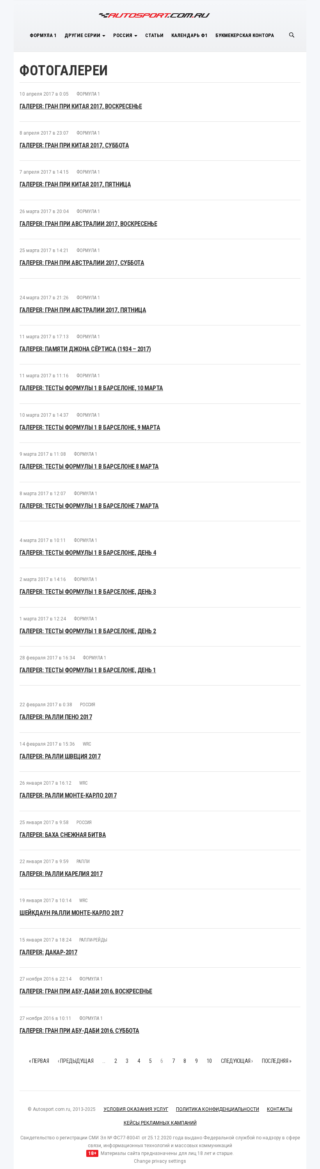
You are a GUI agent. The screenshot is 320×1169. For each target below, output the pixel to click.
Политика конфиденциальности (217, 1109)
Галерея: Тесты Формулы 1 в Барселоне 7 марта (89, 506)
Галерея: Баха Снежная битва (63, 835)
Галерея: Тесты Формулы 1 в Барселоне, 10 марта (91, 388)
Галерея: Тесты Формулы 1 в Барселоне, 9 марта (90, 427)
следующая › (237, 1061)
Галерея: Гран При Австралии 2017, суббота (82, 262)
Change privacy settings (160, 1161)
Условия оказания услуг (135, 1109)
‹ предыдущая (75, 1061)
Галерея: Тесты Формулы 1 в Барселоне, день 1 (88, 670)
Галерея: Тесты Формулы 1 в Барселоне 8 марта (89, 466)
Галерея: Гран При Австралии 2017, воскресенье (88, 223)
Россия (123, 35)
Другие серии (82, 35)
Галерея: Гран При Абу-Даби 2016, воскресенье (86, 991)
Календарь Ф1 (189, 35)
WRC (87, 744)
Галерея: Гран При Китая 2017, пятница (75, 184)
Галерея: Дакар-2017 (48, 952)
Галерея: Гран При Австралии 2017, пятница (83, 310)
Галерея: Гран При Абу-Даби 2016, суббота (79, 1030)
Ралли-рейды (93, 940)
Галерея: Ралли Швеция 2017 (60, 756)
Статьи (154, 35)
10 (209, 1061)
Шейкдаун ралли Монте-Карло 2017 (71, 913)
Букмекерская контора (244, 35)
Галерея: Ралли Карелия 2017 (61, 874)
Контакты (279, 1109)
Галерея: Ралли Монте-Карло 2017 (68, 795)
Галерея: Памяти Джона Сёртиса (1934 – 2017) (85, 349)
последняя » (276, 1061)
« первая (39, 1061)
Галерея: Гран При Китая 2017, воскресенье (81, 106)
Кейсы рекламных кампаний (160, 1123)
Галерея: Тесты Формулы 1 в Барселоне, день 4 (88, 552)
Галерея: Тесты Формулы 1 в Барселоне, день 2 (88, 631)
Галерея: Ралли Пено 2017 (56, 717)
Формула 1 (43, 35)
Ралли (82, 861)
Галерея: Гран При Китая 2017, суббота (74, 145)
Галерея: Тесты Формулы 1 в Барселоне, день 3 (88, 591)
